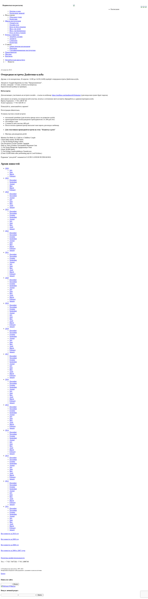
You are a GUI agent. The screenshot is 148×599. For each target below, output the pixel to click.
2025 (7, 178)
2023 (7, 209)
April (11, 205)
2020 (7, 278)
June (11, 172)
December (13, 180)
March (12, 174)
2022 (7, 231)
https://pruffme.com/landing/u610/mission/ (66, 95)
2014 (7, 430)
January (12, 207)
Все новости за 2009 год (10, 539)
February (13, 176)
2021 (7, 252)
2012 (7, 481)
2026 (7, 168)
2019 (7, 303)
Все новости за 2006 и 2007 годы (13, 550)
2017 (7, 354)
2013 (7, 456)
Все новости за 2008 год (10, 545)
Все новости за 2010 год (10, 534)
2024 (7, 192)
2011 (7, 506)
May (11, 186)
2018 (7, 329)
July (11, 170)
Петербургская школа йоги (15, 60)
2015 (7, 405)
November (13, 196)
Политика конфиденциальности (13, 558)
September (13, 182)
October (12, 215)
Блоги (3, 573)
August (12, 184)
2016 (7, 379)
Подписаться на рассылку (12, 5)
